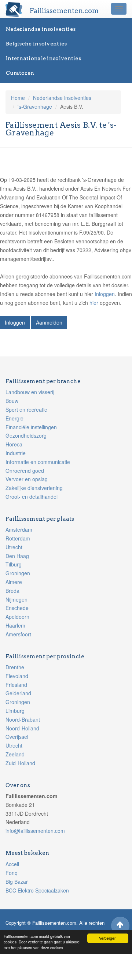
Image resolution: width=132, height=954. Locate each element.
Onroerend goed (25, 470)
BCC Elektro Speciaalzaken (37, 890)
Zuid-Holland (20, 763)
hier (93, 302)
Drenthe (15, 667)
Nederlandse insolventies (41, 29)
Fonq (12, 872)
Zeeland (15, 754)
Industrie (16, 453)
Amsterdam (19, 529)
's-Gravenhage (35, 106)
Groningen (18, 573)
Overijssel (17, 736)
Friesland (16, 684)
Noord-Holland (22, 728)
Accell (12, 864)
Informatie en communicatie (38, 461)
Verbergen (108, 938)
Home (18, 97)
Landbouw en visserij (30, 392)
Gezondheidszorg (26, 435)
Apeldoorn (17, 616)
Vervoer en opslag (27, 479)
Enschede (17, 607)
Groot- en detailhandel (32, 496)
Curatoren (20, 73)
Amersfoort (18, 634)
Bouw (12, 400)
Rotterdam (18, 538)
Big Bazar (17, 881)
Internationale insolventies (43, 58)
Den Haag (17, 556)
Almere (14, 582)
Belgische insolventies (36, 43)
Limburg (15, 710)
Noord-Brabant (23, 719)
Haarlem (15, 625)
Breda (12, 590)
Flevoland (17, 676)
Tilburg (14, 564)
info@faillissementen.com (35, 830)
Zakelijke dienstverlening (34, 487)
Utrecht (14, 547)
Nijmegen (16, 599)
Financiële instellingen (31, 427)
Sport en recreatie (26, 409)
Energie (14, 418)
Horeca (14, 444)
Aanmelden (49, 322)
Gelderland (18, 693)
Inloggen (105, 294)
